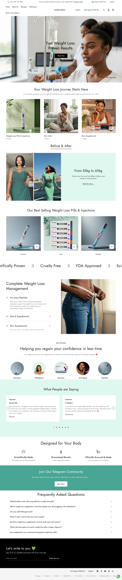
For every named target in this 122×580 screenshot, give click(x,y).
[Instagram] (101, 571)
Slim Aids (48, 136)
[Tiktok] (109, 571)
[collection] (105, 368)
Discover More (78, 2)
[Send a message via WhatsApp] (118, 576)
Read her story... (88, 184)
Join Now (61, 484)
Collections (33, 7)
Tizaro (61, 254)
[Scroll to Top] (118, 569)
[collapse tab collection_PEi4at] (49, 327)
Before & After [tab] (61, 145)
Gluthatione (39, 378)
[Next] (114, 408)
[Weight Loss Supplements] (61, 116)
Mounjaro (24, 7)
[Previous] (8, 408)
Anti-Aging (83, 378)
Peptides (105, 378)
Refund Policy (67, 576)
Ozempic (98, 254)
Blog (114, 576)
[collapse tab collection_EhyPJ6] (49, 307)
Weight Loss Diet (104, 576)
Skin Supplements (89, 136)
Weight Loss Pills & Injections (18, 136)
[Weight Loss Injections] (23, 116)
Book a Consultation (12, 13)
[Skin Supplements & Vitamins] (99, 116)
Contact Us (56, 576)
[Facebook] (97, 571)
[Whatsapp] (113, 571)
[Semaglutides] (61, 368)
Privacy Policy (79, 576)
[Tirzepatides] (17, 368)
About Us (15, 7)
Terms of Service (91, 576)
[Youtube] (105, 571)
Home (8, 7)
